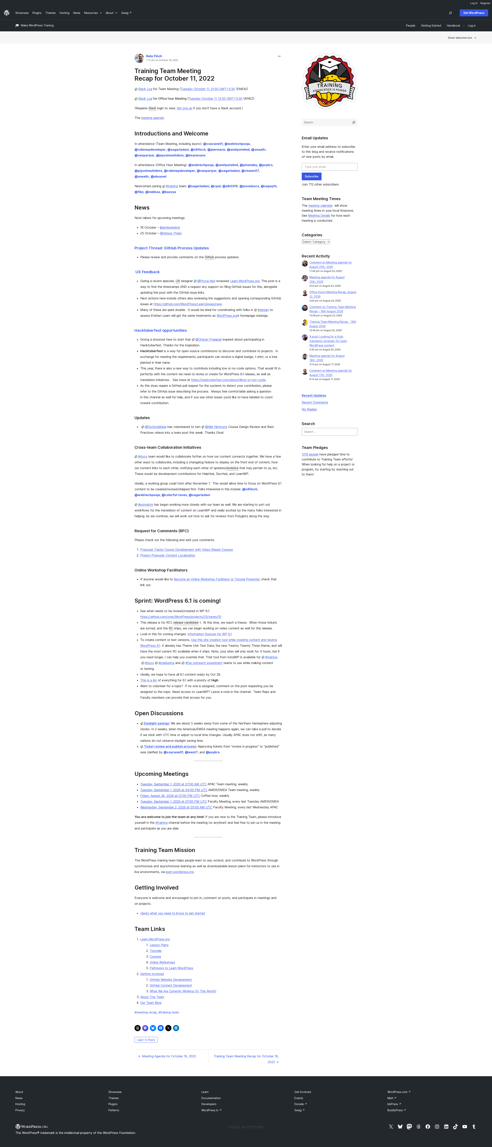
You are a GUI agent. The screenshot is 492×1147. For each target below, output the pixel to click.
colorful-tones (174, 495)
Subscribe (311, 176)
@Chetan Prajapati (208, 339)
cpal (216, 186)
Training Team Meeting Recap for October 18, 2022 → (246, 1059)
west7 (191, 752)
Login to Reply (146, 1040)
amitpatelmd (238, 149)
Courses (155, 956)
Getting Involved (152, 974)
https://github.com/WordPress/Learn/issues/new (188, 304)
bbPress (394, 1104)
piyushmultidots (170, 155)
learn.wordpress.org (180, 872)
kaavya (169, 192)
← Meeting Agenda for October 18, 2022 (167, 1056)
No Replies (309, 409)
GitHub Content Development (171, 985)
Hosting (20, 1104)
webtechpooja (237, 144)
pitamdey (248, 165)
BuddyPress (396, 1110)
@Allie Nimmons (216, 427)
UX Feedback (147, 272)
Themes (113, 1098)
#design (263, 310)
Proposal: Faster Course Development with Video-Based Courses (186, 549)
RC (171, 628)
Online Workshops (162, 962)
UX (178, 281)
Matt (391, 1098)
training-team (169, 1012)
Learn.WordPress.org (244, 281)
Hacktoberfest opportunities (161, 330)
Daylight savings (156, 723)
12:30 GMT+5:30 (230, 98)
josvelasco (249, 186)
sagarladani (178, 149)
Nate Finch (154, 56)
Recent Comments (315, 402)
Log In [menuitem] (474, 3)
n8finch (198, 149)
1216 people (310, 454)
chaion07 (250, 171)
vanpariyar (144, 155)
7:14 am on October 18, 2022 (162, 60)
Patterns (113, 1110)
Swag (299, 1110)
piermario (216, 149)
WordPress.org (227, 315)
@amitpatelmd (170, 227)
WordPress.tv (211, 1110)
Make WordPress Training (37, 25)
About (19, 1092)
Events (298, 1098)
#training (172, 186)
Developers (208, 1104)
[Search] (353, 122)
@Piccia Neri (206, 281)
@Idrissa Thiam (171, 233)
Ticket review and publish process (170, 746)
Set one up (184, 108)
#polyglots (145, 504)
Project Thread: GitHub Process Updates (172, 248)
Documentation (211, 1098)
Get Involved (302, 1092)
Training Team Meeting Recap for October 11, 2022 (174, 74)
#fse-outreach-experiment (203, 663)
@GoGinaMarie (155, 427)
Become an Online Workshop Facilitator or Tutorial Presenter (216, 579)
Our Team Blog (150, 1003)
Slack (152, 108)
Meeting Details (319, 215)
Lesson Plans (159, 945)
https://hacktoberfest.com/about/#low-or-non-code (228, 380)
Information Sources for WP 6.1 (210, 634)
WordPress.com (399, 1092)
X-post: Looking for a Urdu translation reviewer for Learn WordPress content (328, 341)
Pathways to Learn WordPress (171, 968)
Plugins (112, 1104)
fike (139, 192)
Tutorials (156, 951)
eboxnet (159, 176)
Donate (300, 1104)
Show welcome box (460, 37)
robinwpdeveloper (150, 149)
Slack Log (145, 89)
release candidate (186, 622)
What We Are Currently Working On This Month (183, 991)
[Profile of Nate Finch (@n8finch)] (139, 59)
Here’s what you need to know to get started (172, 913)
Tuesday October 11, (196, 89)
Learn (205, 1092)
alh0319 (230, 186)
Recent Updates (314, 395)
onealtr (258, 149)
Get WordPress (474, 12)
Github (209, 257)
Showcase (115, 1092)
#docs (142, 456)
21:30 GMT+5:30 (223, 89)
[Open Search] (450, 13)
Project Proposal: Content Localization (167, 555)
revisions (232, 468)
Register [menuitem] (485, 3)
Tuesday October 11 (203, 98)
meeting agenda (152, 118)
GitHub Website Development (171, 980)
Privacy (20, 1110)
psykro (266, 165)
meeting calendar (320, 205)
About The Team (152, 997)
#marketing (166, 663)
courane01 (213, 144)
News (18, 1098)
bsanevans (195, 155)
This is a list (148, 680)
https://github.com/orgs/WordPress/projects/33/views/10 (180, 617)
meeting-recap (146, 1012)
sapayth (269, 186)
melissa (152, 192)
